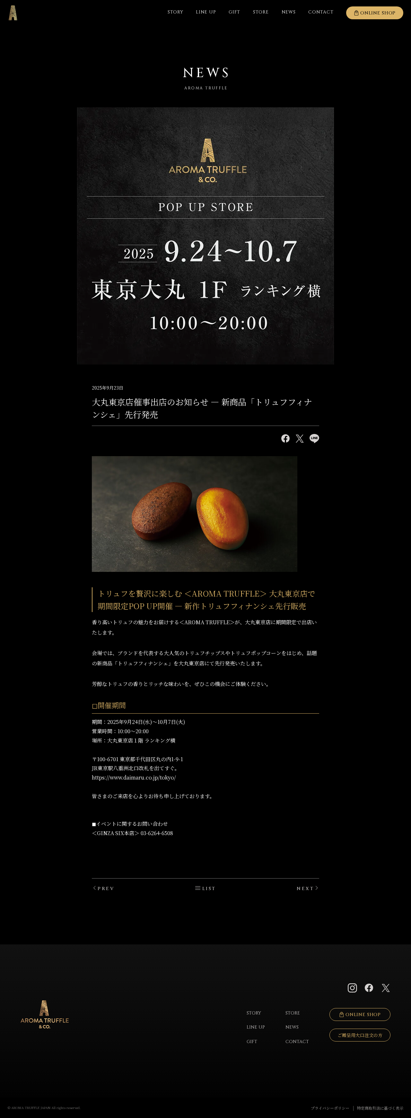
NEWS (289, 12)
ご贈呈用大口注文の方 (359, 1035)
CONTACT (297, 1042)
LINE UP (206, 12)
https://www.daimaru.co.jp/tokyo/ (134, 777)
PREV (106, 889)
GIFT (234, 12)
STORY (175, 12)
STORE (261, 12)
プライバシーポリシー (330, 1108)
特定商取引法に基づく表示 (380, 1108)
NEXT (305, 889)
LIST (209, 889)
